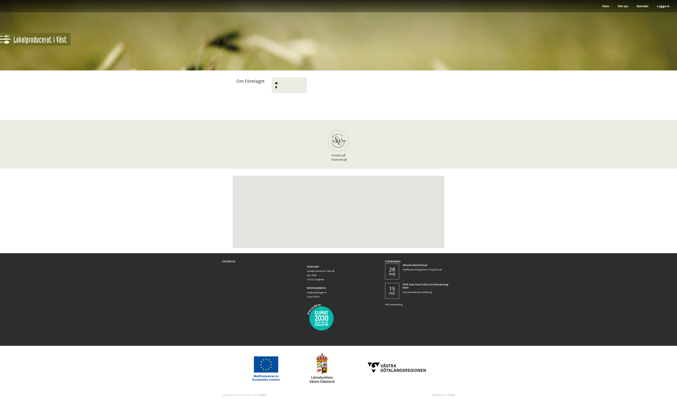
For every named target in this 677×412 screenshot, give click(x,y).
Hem (605, 6)
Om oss (623, 6)
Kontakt (642, 6)
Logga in (663, 6)
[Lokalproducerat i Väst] (35, 44)
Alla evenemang (393, 304)
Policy (262, 395)
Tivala (451, 395)
